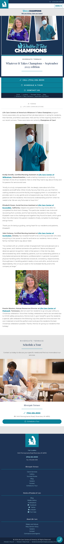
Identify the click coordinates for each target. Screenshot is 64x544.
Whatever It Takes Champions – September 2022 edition (32, 96)
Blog (44, 94)
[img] (20, 80)
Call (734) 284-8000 (33, 80)
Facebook (32, 505)
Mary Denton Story (32, 526)
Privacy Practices (23, 542)
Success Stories (32, 476)
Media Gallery (32, 500)
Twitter (33, 507)
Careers (32, 481)
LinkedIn (33, 509)
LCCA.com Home (57, 1)
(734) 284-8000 (33, 413)
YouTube (33, 512)
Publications (32, 502)
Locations (25, 94)
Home (18, 94)
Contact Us (33, 90)
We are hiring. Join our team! (32, 13)
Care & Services (32, 472)
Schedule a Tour (33, 85)
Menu (59, 6)
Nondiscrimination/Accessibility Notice (46, 542)
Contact (32, 483)
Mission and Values (32, 524)
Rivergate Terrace (36, 94)
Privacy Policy (9, 542)
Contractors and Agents (32, 533)
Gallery (32, 474)
